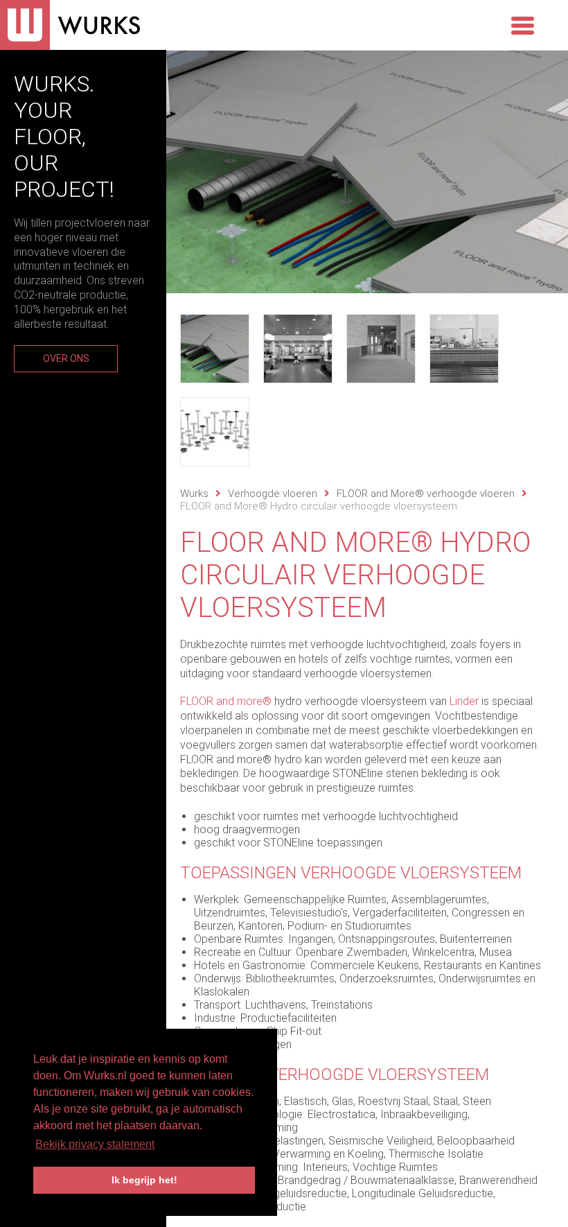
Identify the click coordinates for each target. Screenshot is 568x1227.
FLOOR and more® (226, 701)
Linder (464, 701)
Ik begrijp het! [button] (144, 1179)
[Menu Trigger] (522, 24)
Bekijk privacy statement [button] (94, 1144)
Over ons (66, 358)
